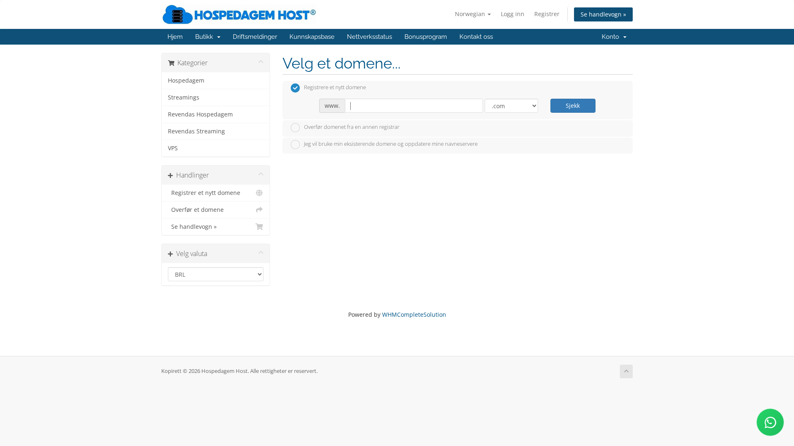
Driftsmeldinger (255, 36)
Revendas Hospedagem (200, 114)
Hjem (175, 36)
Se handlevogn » (603, 14)
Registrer (547, 14)
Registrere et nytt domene (335, 87)
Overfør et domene (196, 210)
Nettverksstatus (369, 36)
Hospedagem (186, 80)
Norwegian (471, 14)
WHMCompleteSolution (414, 314)
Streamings (183, 97)
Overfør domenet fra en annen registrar (351, 126)
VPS (173, 148)
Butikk (205, 36)
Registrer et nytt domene (204, 193)
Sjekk (573, 105)
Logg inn (512, 14)
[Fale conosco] (770, 422)
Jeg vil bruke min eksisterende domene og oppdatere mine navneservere (391, 144)
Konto (612, 36)
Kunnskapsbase (312, 36)
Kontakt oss (476, 36)
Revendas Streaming (196, 131)
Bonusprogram (425, 36)
